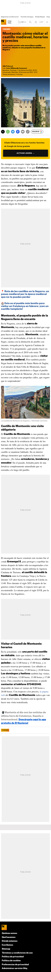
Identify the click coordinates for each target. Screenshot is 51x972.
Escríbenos (7, 945)
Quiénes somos (9, 933)
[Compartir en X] (3, 132)
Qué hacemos (8, 937)
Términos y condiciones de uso (17, 953)
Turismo (5, 730)
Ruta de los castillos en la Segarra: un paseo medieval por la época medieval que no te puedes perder (25, 294)
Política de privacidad (13, 957)
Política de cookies (11, 961)
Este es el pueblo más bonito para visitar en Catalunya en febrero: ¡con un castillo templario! (25, 306)
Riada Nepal (40, 17)
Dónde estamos (9, 941)
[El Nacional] (26, 928)
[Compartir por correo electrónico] (23, 132)
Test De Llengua (27, 17)
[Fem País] (3, 22)
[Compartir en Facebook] (18, 132)
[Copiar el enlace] (28, 132)
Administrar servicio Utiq (14, 968)
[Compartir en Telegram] (13, 132)
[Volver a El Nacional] (22, 22)
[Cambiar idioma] (41, 22)
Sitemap (6, 949)
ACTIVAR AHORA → (25, 153)
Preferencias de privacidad (15, 965)
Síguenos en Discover (10, 17)
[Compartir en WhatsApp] (8, 132)
